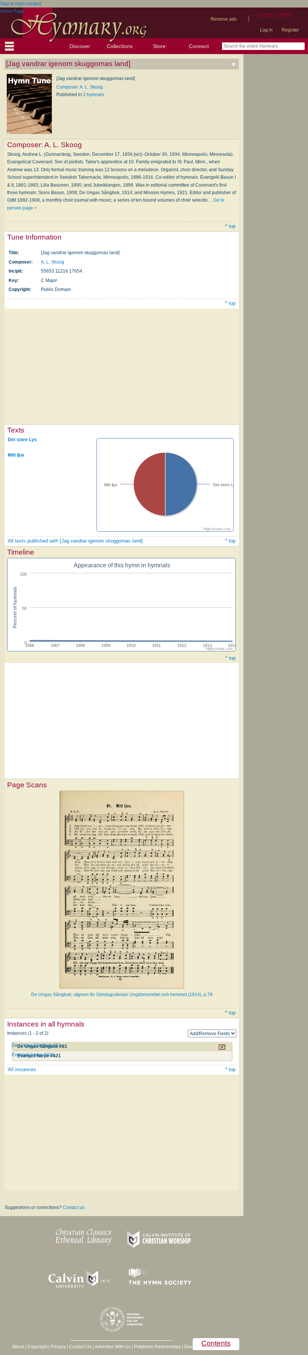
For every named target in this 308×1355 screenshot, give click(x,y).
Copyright (37, 1346)
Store (159, 46)
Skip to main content (20, 3)
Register (290, 30)
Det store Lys (22, 439)
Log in (266, 30)
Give (188, 1346)
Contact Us (80, 1346)
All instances (22, 1069)
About (18, 1346)
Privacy (58, 1346)
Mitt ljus (16, 455)
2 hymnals (93, 94)
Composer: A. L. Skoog (79, 87)
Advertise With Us (113, 1346)
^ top (230, 226)
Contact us (74, 1207)
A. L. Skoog (52, 262)
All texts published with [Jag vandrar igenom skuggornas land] (75, 541)
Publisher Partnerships (157, 1346)
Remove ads (224, 19)
